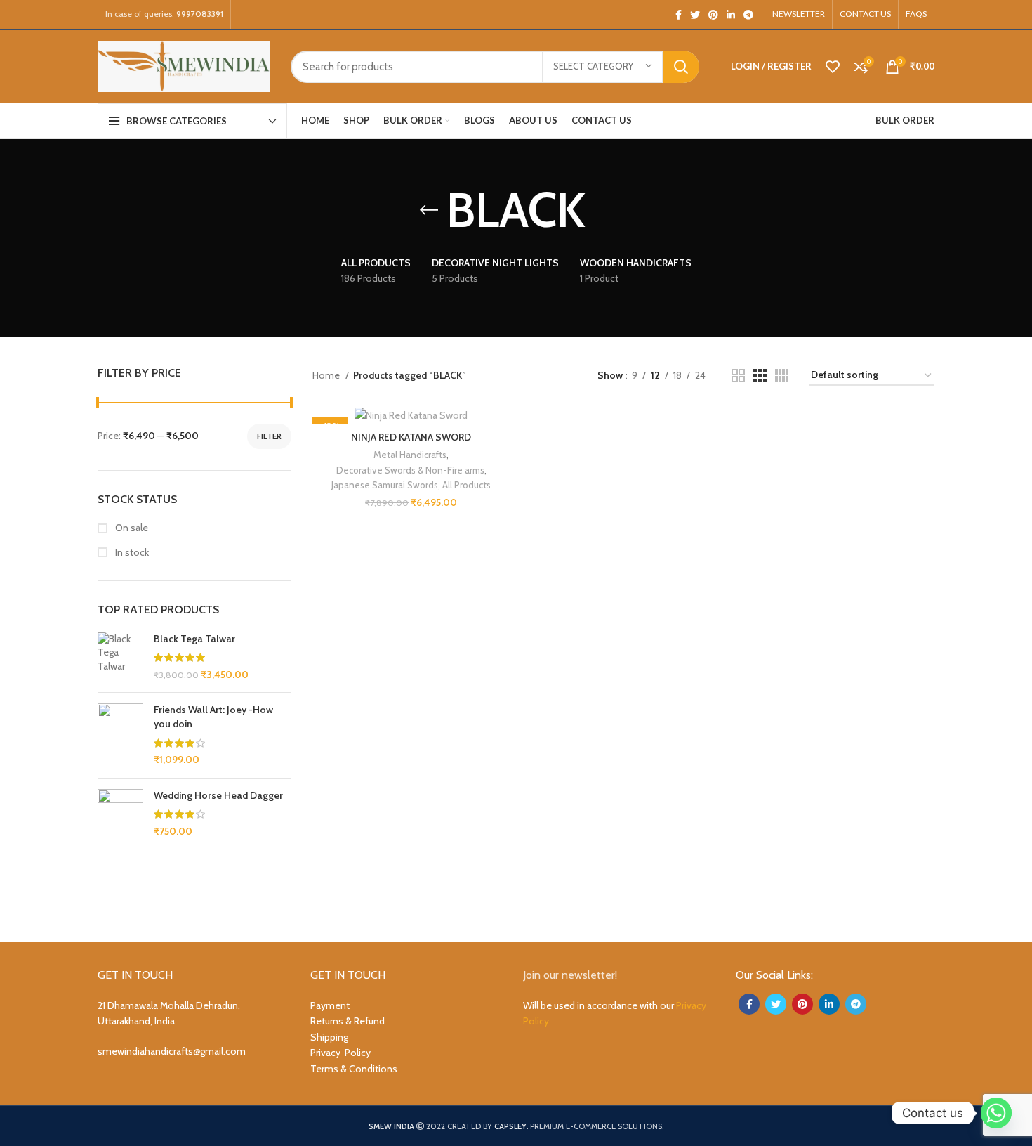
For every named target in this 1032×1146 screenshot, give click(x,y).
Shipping (329, 1037)
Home (327, 375)
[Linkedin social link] (730, 15)
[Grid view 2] (738, 375)
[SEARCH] (681, 67)
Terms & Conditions (353, 1068)
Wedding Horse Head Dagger (218, 795)
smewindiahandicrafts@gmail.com (172, 1051)
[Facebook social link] (678, 15)
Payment (330, 1005)
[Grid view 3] (760, 375)
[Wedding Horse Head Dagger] (120, 837)
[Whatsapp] (996, 1113)
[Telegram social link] (748, 15)
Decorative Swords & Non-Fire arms (410, 470)
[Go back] (428, 210)
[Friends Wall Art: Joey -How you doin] (120, 735)
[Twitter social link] (695, 15)
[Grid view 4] (781, 375)
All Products (466, 484)
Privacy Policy (340, 1052)
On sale (130, 527)
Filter (269, 436)
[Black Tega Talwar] (120, 657)
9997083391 (199, 13)
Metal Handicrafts (409, 454)
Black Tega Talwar (194, 638)
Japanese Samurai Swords (384, 484)
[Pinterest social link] (713, 15)
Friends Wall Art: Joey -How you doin (213, 716)
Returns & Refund (347, 1021)
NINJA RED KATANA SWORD (411, 437)
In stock (131, 552)
